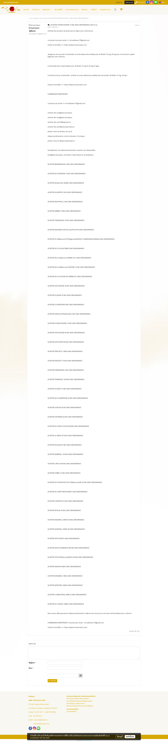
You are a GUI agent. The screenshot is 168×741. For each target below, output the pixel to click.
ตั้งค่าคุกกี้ (119, 736)
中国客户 (94, 9)
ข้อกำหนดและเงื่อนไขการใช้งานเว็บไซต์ (77, 699)
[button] (115, 9)
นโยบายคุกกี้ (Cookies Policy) (75, 704)
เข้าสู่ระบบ (119, 2)
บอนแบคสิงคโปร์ (71, 711)
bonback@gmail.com (40, 720)
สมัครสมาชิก (129, 2)
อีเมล (31, 668)
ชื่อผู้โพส (32, 663)
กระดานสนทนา (34, 18)
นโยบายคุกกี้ (46, 737)
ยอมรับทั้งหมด (130, 736)
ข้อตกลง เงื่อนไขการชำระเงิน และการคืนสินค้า (79, 706)
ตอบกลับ (53, 681)
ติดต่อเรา (85, 9)
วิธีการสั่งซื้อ (58, 9)
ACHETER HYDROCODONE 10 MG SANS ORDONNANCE (68, 18)
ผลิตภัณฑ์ (46, 9)
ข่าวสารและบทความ (72, 9)
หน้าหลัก (26, 9)
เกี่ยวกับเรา (36, 9)
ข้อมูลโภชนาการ (105, 9)
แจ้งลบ (137, 25)
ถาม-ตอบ (44, 18)
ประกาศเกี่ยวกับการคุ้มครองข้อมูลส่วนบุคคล (79, 701)
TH (162, 2)
